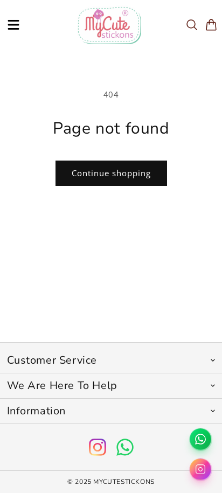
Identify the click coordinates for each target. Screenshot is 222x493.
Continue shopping (111, 173)
